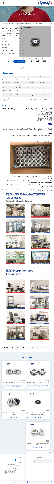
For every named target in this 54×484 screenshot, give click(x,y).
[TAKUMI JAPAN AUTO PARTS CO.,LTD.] (45, 3)
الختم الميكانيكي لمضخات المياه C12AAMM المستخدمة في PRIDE (38, 444)
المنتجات (47, 23)
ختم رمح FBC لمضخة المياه (21, 347)
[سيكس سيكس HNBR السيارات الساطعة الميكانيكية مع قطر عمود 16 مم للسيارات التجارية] (38, 371)
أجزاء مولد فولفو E (8, 347)
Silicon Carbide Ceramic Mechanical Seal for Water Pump (13, 413)
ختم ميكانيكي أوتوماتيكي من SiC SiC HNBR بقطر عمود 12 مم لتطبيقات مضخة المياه (14, 383)
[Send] (28, 481)
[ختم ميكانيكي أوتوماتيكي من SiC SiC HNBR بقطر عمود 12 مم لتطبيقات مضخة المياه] (13, 371)
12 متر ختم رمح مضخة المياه (37, 347)
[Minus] (28, 453)
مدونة (18, 465)
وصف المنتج (24, 67)
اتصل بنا (18, 467)
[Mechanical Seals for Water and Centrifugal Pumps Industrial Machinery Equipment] (38, 401)
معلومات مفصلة (42, 67)
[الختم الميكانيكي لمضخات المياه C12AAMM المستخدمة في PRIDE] (38, 432)
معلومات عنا (20, 460)
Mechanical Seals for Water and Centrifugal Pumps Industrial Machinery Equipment (38, 413)
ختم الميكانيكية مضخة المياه (38, 23)
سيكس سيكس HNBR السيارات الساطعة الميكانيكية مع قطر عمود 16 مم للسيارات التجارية (38, 383)
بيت (51, 23)
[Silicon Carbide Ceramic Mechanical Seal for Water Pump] (13, 401)
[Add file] (51, 481)
